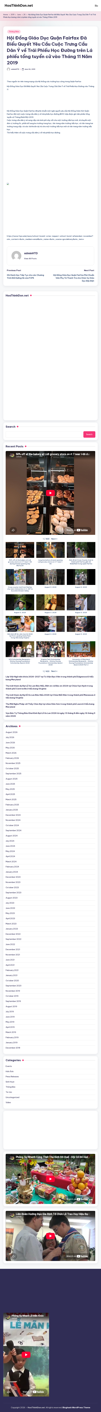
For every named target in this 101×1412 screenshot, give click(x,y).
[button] (30, 258)
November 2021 (13, 955)
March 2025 (11, 799)
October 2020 (12, 980)
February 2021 (12, 970)
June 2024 (10, 846)
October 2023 (12, 887)
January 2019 (11, 1042)
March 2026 (11, 753)
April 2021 (10, 965)
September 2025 (13, 773)
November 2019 (13, 991)
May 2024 (10, 851)
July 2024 (10, 841)
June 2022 (10, 944)
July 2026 (10, 737)
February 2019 (12, 1037)
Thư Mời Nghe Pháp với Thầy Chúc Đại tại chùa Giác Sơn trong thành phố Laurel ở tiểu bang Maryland (50, 705)
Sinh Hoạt (10, 1082)
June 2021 (10, 960)
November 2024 (13, 820)
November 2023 (13, 882)
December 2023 (13, 877)
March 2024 (11, 861)
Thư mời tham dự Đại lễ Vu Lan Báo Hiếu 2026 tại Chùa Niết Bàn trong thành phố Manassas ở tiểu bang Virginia (50, 696)
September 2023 (13, 892)
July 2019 (10, 1011)
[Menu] (96, 5)
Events (9, 1066)
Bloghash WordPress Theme (76, 1407)
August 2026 (11, 732)
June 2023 (10, 908)
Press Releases (12, 1076)
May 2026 (10, 748)
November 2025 (13, 763)
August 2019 (11, 1006)
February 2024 (12, 867)
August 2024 (12, 836)
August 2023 (11, 898)
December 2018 (13, 1048)
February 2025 (12, 805)
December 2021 (13, 949)
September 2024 (13, 830)
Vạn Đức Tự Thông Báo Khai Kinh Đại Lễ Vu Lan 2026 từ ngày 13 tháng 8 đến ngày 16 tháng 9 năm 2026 (50, 714)
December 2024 (13, 815)
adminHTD (31, 253)
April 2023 (10, 918)
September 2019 (13, 1001)
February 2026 (12, 758)
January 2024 (12, 872)
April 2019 (10, 1027)
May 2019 (10, 1022)
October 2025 (12, 768)
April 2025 (10, 794)
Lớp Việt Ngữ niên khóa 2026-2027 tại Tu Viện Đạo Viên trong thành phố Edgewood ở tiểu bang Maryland (50, 678)
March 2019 (11, 1032)
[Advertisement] (37, 103)
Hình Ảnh (10, 1071)
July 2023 (10, 903)
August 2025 (11, 779)
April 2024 (10, 856)
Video (8, 1102)
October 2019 (12, 996)
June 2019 (10, 1017)
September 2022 (13, 939)
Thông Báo (14, 32)
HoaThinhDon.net (19, 5)
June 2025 (10, 784)
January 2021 (11, 975)
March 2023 (11, 924)
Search (10, 426)
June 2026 (10, 742)
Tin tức (9, 1092)
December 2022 (13, 934)
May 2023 (10, 913)
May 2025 (10, 789)
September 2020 (13, 986)
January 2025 (12, 810)
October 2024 (12, 825)
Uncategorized (12, 1097)
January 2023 (12, 929)
